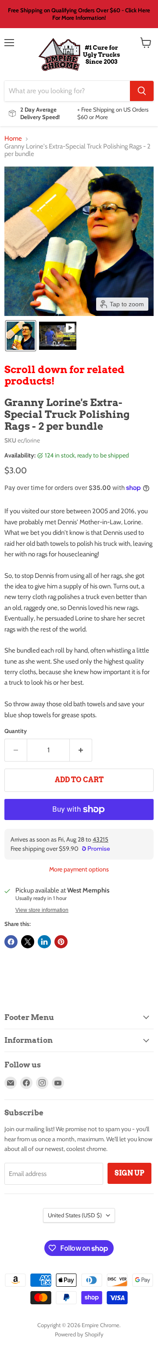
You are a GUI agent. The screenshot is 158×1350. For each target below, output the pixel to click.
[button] (21, 336)
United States (75, 1215)
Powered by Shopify (79, 1334)
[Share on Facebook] (11, 941)
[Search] (142, 91)
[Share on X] (27, 941)
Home (13, 138)
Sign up (129, 1173)
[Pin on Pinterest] (61, 941)
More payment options (79, 869)
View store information (41, 910)
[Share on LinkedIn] (44, 941)
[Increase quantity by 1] (81, 750)
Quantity (15, 731)
